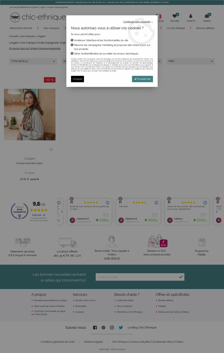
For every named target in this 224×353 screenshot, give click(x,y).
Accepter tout (144, 79)
